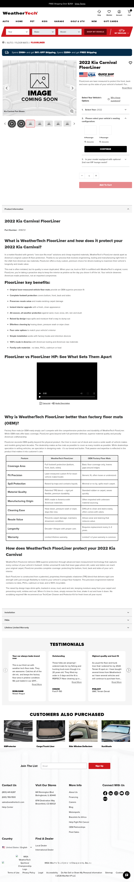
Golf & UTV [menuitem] (78, 21)
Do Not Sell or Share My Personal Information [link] (81, 872)
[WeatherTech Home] (20, 13)
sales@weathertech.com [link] (13, 802)
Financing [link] (73, 797)
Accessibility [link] (52, 872)
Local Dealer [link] (41, 845)
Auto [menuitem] (6, 21)
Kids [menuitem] (45, 21)
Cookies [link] (119, 872)
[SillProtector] (18, 731)
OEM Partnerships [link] (77, 827)
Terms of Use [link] (13, 872)
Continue (105, 149)
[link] (3, 42)
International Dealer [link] (44, 849)
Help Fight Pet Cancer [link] (79, 822)
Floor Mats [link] (22, 42)
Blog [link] (71, 807)
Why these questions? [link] (115, 99)
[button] (109, 13)
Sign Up (100, 765)
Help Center (7, 807)
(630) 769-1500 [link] (9, 797)
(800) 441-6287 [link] (9, 792)
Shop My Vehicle (95, 31)
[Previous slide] (4, 123)
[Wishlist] (130, 62)
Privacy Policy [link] (29, 872)
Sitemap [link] (109, 872)
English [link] (23, 847)
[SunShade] (116, 731)
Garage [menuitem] (59, 21)
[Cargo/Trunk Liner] (51, 731)
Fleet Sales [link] (74, 832)
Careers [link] (72, 802)
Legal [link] (40, 872)
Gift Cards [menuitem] (111, 21)
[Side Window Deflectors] (83, 731)
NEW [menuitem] (94, 21)
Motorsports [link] (74, 812)
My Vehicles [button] (121, 33)
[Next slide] (74, 123)
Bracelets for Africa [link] (77, 817)
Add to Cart (106, 184)
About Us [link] (73, 792)
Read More (127, 87)
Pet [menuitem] (32, 21)
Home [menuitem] (19, 21)
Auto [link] (10, 42)
